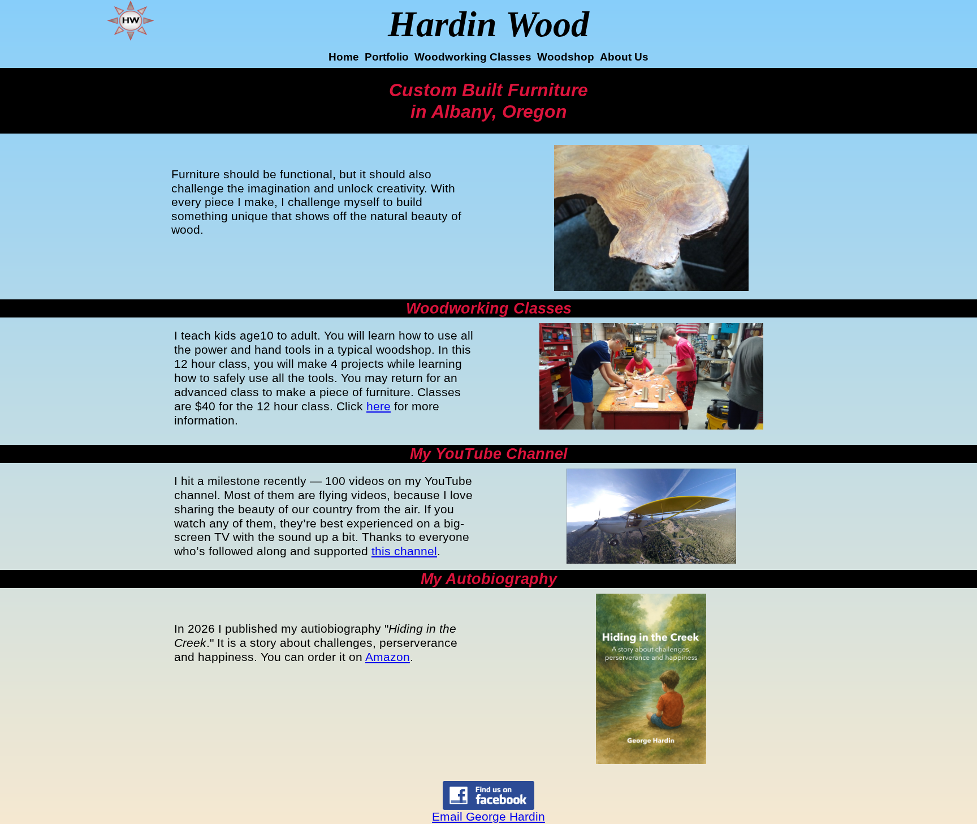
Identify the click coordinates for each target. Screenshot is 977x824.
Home (343, 57)
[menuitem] (344, 58)
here (378, 406)
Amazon (387, 656)
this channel (404, 550)
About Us (624, 57)
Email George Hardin (488, 816)
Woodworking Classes (472, 57)
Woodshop (565, 57)
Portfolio (387, 57)
